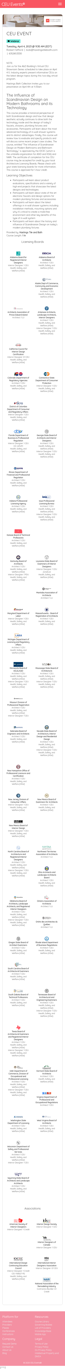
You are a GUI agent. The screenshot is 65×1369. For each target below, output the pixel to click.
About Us (6, 1350)
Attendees (7, 1321)
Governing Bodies (43, 1324)
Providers (7, 1324)
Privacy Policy (41, 1347)
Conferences (8, 1331)
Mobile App (40, 1334)
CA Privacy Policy (43, 1350)
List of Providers (43, 1328)
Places (5, 1328)
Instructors (7, 1334)
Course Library (42, 1321)
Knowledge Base (43, 1331)
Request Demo (9, 1343)
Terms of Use (41, 1343)
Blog (4, 1353)
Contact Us (7, 1347)
